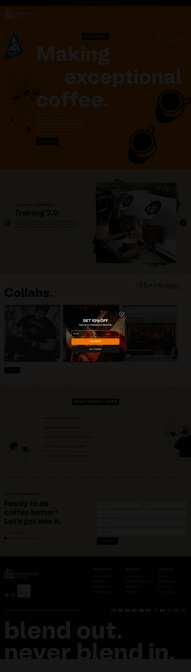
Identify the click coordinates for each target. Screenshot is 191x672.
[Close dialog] (121, 314)
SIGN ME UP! (95, 341)
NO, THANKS (95, 349)
